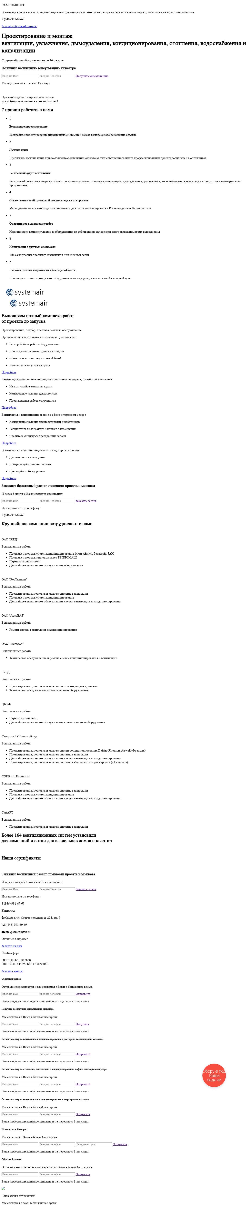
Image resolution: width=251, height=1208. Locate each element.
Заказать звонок (12, 971)
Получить (82, 1024)
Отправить (83, 994)
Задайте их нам (12, 946)
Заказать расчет (86, 501)
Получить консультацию (92, 76)
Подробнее (9, 372)
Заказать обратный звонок (19, 26)
